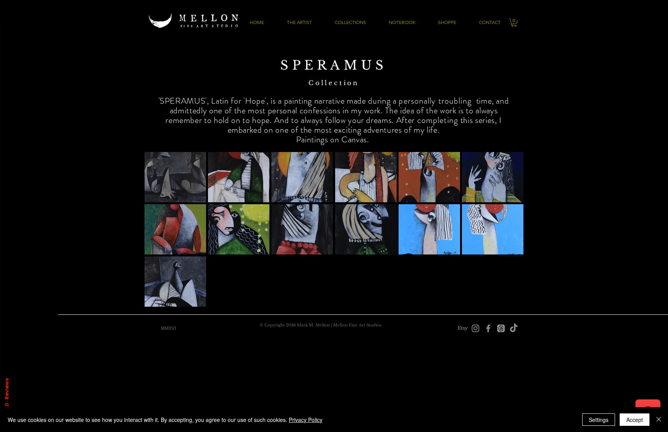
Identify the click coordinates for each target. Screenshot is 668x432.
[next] (507, 236)
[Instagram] (475, 328)
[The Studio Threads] (501, 328)
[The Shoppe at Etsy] (463, 328)
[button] (514, 23)
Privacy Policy (305, 419)
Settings (598, 419)
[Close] (658, 419)
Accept (634, 419)
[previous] (161, 236)
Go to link (159, 195)
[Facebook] (488, 328)
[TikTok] (514, 328)
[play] (507, 300)
